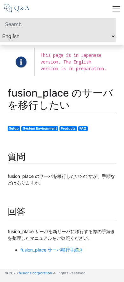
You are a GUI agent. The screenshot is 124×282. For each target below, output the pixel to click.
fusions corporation (35, 273)
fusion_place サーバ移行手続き (51, 249)
